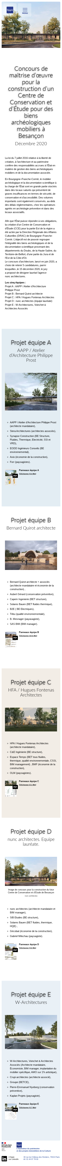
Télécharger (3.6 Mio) (27, 948)
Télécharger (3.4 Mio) (27, 474)
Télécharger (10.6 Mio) (28, 636)
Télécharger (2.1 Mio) (27, 785)
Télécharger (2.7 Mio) (27, 1107)
